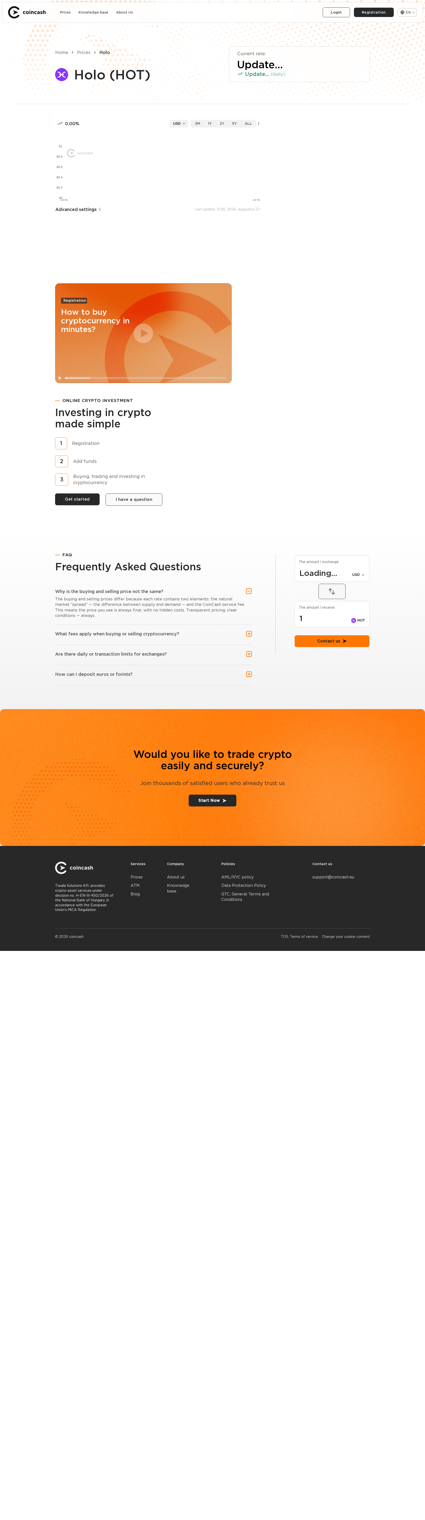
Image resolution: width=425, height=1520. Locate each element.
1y (210, 123)
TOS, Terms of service (299, 937)
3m (197, 123)
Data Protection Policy (243, 885)
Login (336, 12)
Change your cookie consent (346, 937)
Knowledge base (93, 12)
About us (176, 877)
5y (234, 123)
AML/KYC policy (237, 877)
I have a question (134, 499)
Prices (65, 12)
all (248, 123)
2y (222, 123)
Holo (104, 52)
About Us (124, 12)
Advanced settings (76, 209)
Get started (77, 499)
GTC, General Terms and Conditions (245, 897)
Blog (135, 894)
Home (61, 52)
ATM (135, 885)
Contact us (328, 677)
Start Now (209, 800)
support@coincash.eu (333, 877)
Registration (374, 12)
